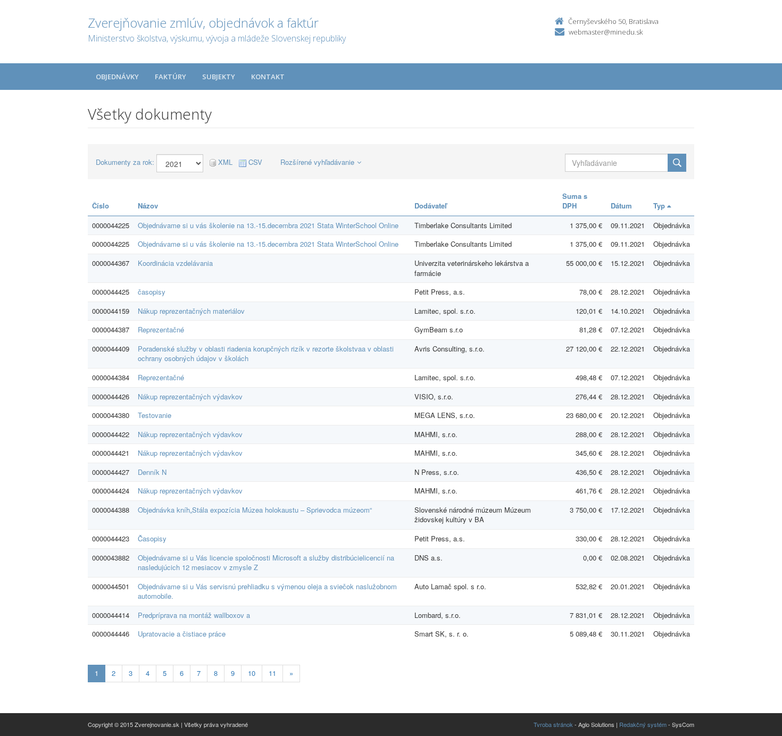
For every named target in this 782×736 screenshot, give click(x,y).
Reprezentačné (161, 329)
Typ (660, 205)
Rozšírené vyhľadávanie (317, 162)
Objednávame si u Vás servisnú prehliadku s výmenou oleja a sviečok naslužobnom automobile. (267, 591)
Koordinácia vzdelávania (175, 263)
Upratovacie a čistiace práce (182, 634)
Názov (148, 205)
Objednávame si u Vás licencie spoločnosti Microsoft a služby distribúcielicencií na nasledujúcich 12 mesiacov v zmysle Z (266, 563)
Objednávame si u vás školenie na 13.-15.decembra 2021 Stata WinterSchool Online (268, 225)
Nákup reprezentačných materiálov (191, 311)
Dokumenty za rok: (125, 162)
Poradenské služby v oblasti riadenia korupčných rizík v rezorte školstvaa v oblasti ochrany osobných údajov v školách (266, 354)
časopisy (151, 292)
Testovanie (154, 415)
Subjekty (218, 76)
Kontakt (268, 76)
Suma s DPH (574, 201)
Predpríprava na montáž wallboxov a (194, 615)
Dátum (621, 205)
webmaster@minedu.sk (606, 32)
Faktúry (170, 76)
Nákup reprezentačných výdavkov (190, 396)
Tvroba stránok (553, 724)
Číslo (100, 205)
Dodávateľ (430, 205)
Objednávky (117, 76)
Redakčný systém (643, 724)
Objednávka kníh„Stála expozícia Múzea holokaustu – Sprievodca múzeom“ (255, 510)
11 (272, 673)
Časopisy (152, 538)
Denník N (152, 472)
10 (251, 673)
